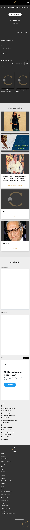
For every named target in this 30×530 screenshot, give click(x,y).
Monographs (4, 500)
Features (3, 475)
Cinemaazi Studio (5, 494)
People (3, 483)
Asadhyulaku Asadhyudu (5, 90)
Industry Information (6, 491)
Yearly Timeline (5, 497)
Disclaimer (4, 472)
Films (2, 486)
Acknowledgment (5, 458)
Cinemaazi (5, 406)
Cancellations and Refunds (8, 513)
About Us (3, 453)
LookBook (5, 439)
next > (26, 32)
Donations (3, 456)
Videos (3, 478)
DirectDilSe (6, 422)
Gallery (3, 464)
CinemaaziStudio (7, 429)
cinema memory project (15, 185)
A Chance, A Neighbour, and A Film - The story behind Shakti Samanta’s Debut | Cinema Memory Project (15, 178)
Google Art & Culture (6, 503)
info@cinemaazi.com (19, 519)
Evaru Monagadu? (21, 90)
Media (2, 466)
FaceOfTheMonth (7, 410)
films (15, 217)
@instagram (4, 267)
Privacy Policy (4, 511)
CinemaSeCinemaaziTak (9, 408)
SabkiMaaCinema (7, 417)
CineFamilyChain (7, 434)
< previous (19, 32)
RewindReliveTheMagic (9, 415)
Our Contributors (5, 508)
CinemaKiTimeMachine (9, 425)
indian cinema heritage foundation (18, 7)
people (3, 7)
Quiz (2, 469)
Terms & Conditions (6, 461)
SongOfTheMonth (7, 427)
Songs (2, 488)
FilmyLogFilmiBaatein (8, 432)
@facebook (4, 312)
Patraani (5, 212)
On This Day (4, 505)
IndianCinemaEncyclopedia (10, 420)
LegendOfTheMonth (8, 436)
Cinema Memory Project (7, 481)
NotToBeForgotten (7, 413)
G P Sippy (6, 243)
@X (2, 357)
